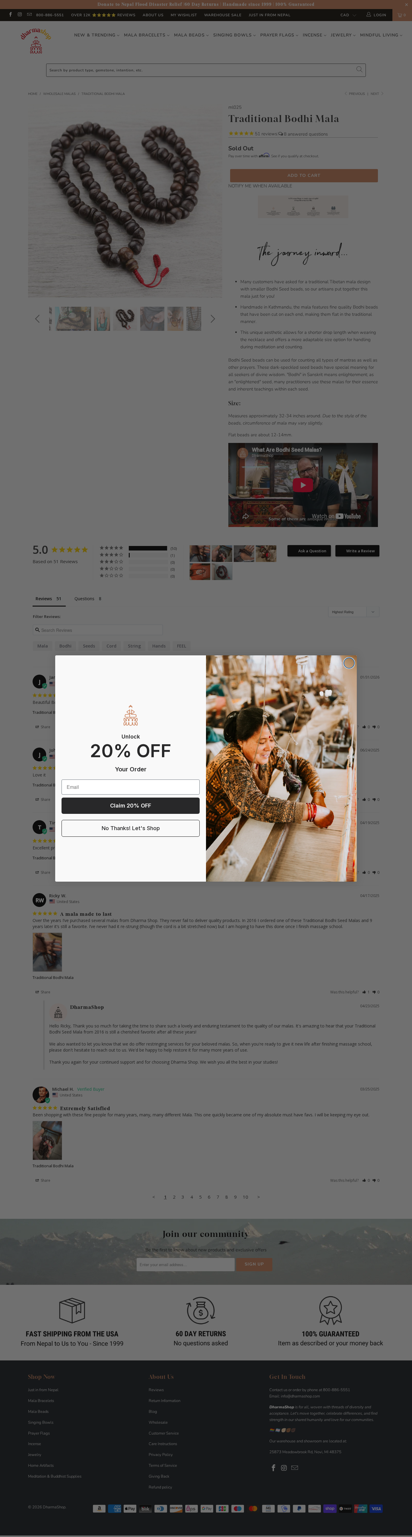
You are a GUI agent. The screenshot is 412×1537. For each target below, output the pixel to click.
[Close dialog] (349, 663)
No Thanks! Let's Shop (131, 828)
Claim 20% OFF (130, 805)
